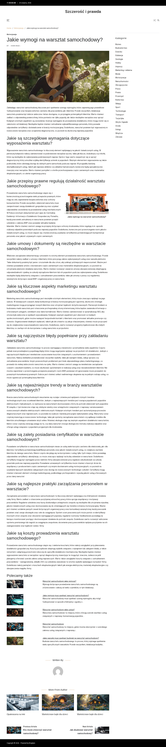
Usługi (118, 129)
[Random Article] (154, 20)
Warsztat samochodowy (53, 624)
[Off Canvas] (8, 20)
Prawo (118, 92)
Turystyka (119, 118)
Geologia (119, 59)
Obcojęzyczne (121, 85)
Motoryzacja (11, 34)
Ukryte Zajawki (121, 122)
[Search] (158, 20)
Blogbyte (32, 743)
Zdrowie (118, 137)
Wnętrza (119, 133)
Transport (119, 114)
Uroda (117, 126)
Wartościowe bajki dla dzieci (55, 714)
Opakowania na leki (16, 714)
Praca (117, 89)
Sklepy (118, 103)
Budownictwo (121, 48)
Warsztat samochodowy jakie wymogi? (59, 581)
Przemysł (119, 96)
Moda (117, 74)
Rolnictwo (119, 100)
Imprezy (118, 66)
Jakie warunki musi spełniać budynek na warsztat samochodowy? (71, 638)
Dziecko (118, 52)
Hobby (118, 63)
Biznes (118, 44)
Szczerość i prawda (83, 12)
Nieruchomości (121, 81)
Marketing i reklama (123, 70)
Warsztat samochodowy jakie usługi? (59, 610)
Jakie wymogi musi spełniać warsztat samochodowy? (66, 595)
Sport (117, 107)
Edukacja (119, 55)
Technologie (120, 111)
